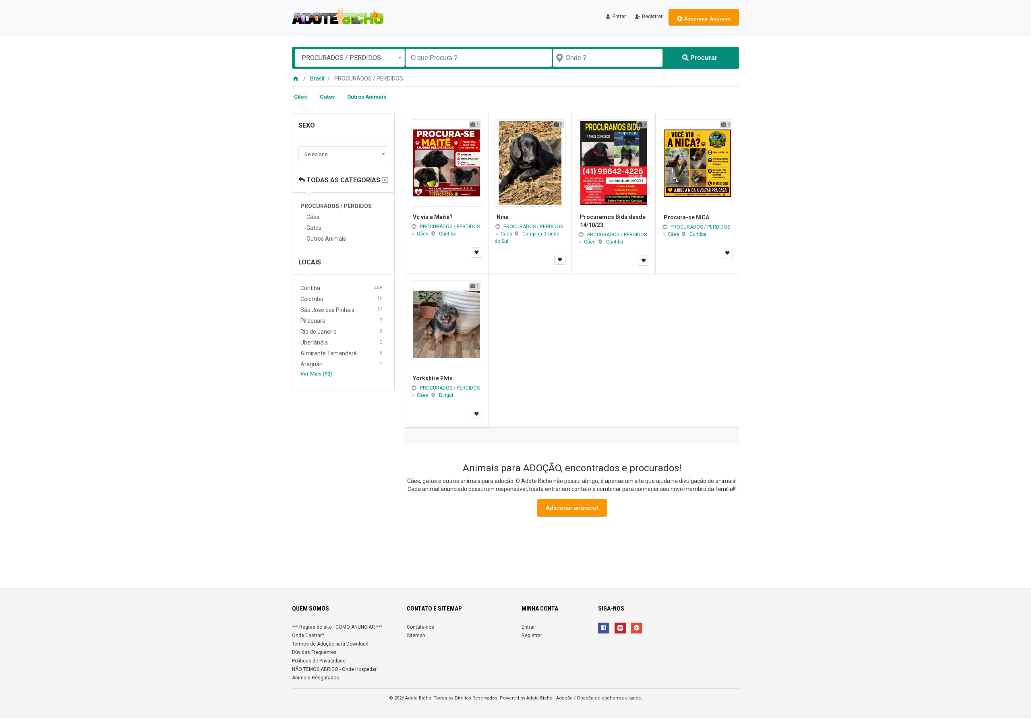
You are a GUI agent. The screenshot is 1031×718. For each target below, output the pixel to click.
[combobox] (350, 58)
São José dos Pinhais (341, 309)
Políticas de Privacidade (319, 661)
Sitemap (416, 635)
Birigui (446, 395)
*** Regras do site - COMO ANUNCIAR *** (337, 627)
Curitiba (341, 288)
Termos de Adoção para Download (330, 644)
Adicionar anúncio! (572, 507)
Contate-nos (420, 627)
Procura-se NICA (686, 217)
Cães (300, 97)
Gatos (327, 97)
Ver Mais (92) (316, 374)
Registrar (651, 16)
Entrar (618, 16)
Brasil (317, 78)
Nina (503, 217)
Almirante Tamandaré (341, 353)
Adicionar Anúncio (706, 18)
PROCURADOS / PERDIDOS (450, 226)
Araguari (341, 364)
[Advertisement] (515, 554)
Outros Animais (366, 97)
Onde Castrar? (308, 635)
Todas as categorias (342, 180)
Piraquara (341, 320)
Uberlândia (341, 342)
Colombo (341, 298)
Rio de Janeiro (341, 331)
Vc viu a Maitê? (433, 217)
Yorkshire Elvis (433, 378)
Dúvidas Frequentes (314, 652)
